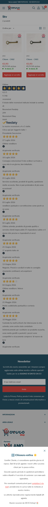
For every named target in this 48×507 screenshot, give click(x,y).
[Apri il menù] (3, 8)
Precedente (7, 133)
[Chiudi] (45, 450)
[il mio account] (38, 8)
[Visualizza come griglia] (40, 28)
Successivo (16, 133)
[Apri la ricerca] (33, 8)
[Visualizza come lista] (44, 28)
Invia (24, 389)
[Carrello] (43, 7)
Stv (3, 56)
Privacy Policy (16, 396)
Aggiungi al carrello (12, 75)
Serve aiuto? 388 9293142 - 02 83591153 (24, 2)
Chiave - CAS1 (32, 59)
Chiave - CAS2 (8, 59)
